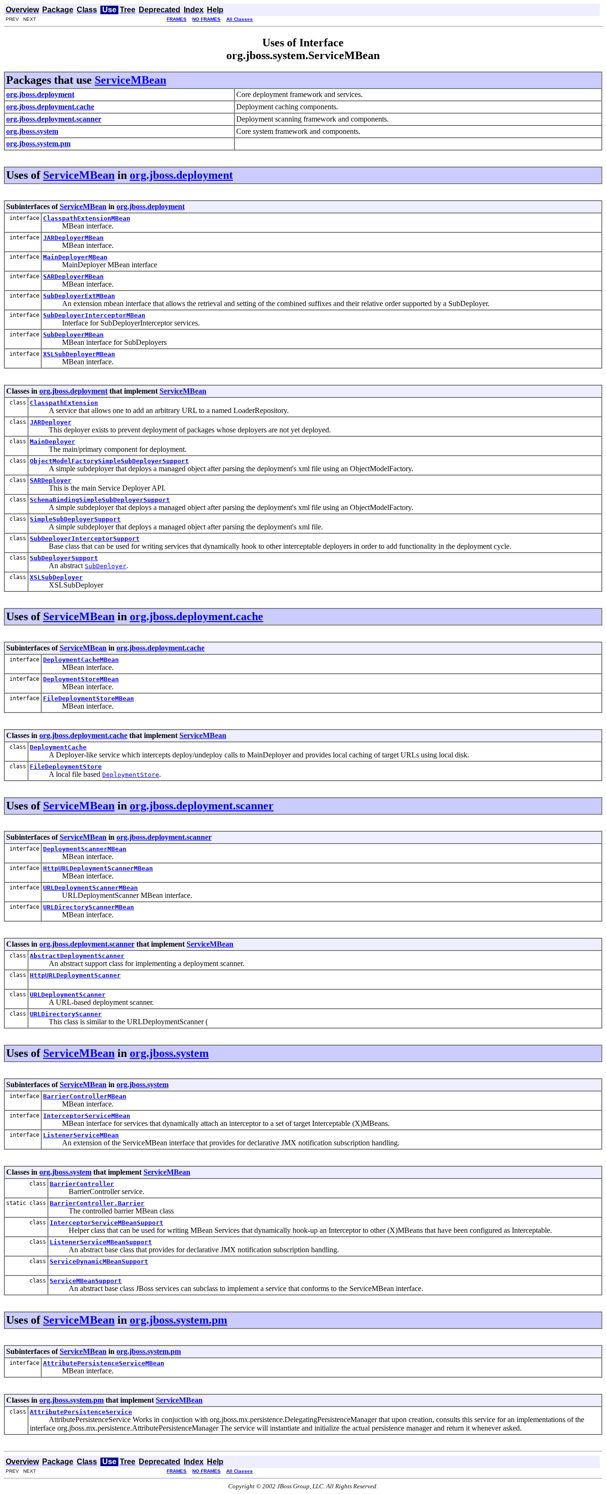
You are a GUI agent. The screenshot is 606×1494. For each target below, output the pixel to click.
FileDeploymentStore (66, 766)
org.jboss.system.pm (178, 1320)
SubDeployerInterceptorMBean (94, 315)
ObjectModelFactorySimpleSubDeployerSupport (109, 461)
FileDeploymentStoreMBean (88, 698)
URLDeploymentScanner (68, 994)
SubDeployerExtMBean (79, 295)
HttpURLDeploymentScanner (75, 975)
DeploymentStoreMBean (81, 679)
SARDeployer (50, 480)
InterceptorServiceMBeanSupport (106, 1222)
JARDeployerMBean (73, 237)
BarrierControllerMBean (84, 1096)
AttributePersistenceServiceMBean (103, 1363)
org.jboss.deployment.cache (196, 616)
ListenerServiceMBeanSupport (101, 1242)
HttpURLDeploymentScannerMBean (98, 868)
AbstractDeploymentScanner (77, 955)
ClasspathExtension (64, 402)
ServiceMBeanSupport (86, 1280)
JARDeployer (50, 422)
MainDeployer (52, 441)
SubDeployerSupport (64, 558)
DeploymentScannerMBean (84, 848)
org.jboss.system (169, 1053)
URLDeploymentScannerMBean (90, 887)
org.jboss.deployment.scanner (202, 806)
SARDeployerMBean (73, 276)
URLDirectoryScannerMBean (88, 907)
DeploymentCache (58, 747)
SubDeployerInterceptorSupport (85, 538)
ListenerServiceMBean (81, 1135)
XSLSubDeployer (56, 577)
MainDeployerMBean (75, 257)
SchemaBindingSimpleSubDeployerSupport (100, 499)
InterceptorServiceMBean (86, 1115)
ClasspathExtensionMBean (86, 218)
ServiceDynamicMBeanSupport (99, 1261)
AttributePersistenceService (81, 1411)
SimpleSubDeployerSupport (75, 519)
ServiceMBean (130, 80)
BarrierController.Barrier (97, 1203)
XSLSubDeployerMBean (79, 354)
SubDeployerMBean (73, 334)
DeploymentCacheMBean (81, 659)
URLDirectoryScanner (66, 1014)
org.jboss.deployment (181, 175)
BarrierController (82, 1183)
